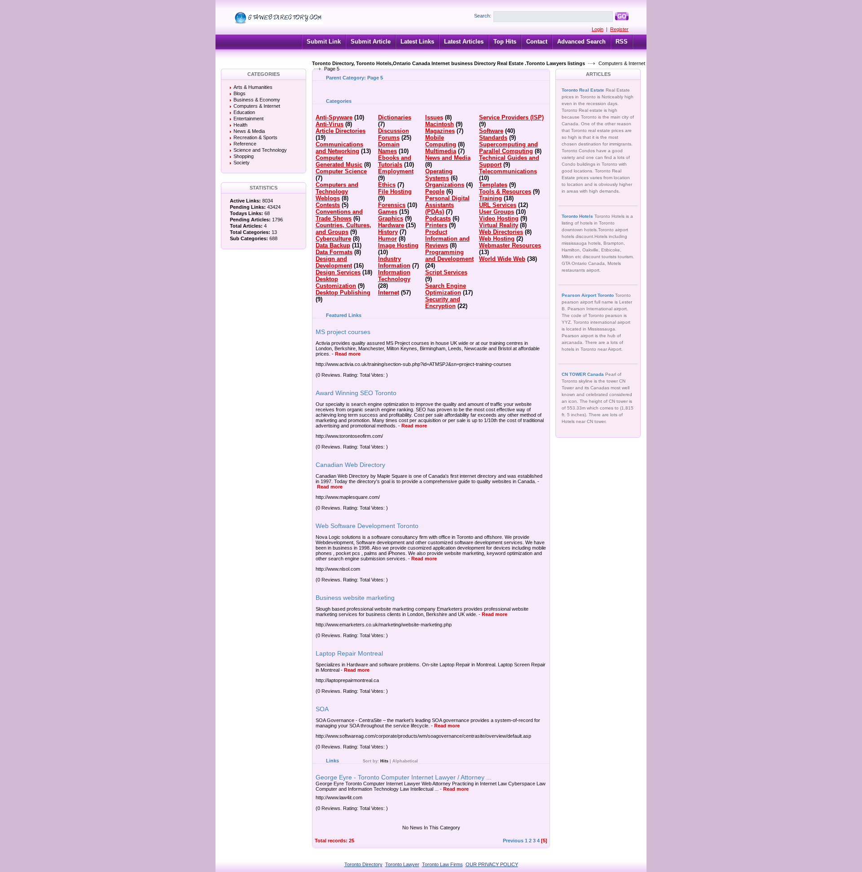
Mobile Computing (440, 141)
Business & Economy (256, 99)
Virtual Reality (498, 225)
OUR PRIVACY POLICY (492, 864)
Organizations (444, 184)
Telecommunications (508, 171)
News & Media (249, 131)
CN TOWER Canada (583, 374)
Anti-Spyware (334, 117)
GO (621, 16)
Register (619, 29)
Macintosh (439, 124)
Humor (387, 238)
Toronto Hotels (578, 216)
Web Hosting (497, 238)
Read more (348, 354)
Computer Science (341, 171)
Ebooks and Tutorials (394, 161)
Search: (482, 15)
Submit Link (324, 41)
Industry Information (394, 262)
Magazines (440, 131)
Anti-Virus (329, 124)
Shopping (243, 156)
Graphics (390, 218)
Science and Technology (260, 150)
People (434, 191)
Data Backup (333, 245)
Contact (536, 41)
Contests (328, 205)
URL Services (497, 205)
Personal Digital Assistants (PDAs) (447, 205)
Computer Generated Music (339, 161)
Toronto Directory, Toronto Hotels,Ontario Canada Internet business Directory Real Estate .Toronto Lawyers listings (448, 63)
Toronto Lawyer (402, 864)
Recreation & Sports (255, 137)
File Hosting (395, 191)
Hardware (391, 225)
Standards (493, 137)
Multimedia (440, 151)
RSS (622, 41)
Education (244, 112)
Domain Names (389, 147)
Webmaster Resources (510, 245)
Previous (513, 840)
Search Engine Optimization (445, 289)
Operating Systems (439, 174)
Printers (436, 225)
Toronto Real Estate (584, 90)
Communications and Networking (339, 147)
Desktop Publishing (343, 292)
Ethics (387, 184)
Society (241, 162)
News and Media (448, 157)
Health (240, 125)
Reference (244, 143)
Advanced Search (581, 41)
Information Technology (394, 275)
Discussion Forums (393, 134)
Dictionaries (394, 117)
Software (491, 131)
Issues (434, 117)
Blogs (239, 93)
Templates (493, 184)
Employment (395, 171)
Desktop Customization (336, 282)
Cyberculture (333, 238)
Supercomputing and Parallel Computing (508, 147)
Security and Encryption (442, 302)
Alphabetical (405, 761)
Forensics (391, 205)
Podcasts (438, 218)
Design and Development (334, 262)
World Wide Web (502, 258)
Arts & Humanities (253, 87)
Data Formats (334, 252)
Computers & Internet (621, 63)
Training (490, 198)
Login (597, 29)
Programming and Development (449, 255)
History (388, 232)
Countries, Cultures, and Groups (343, 228)
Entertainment (248, 118)
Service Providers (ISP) (511, 117)
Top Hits (504, 41)
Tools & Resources (505, 191)
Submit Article (371, 41)
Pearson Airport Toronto (588, 295)
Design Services (338, 272)
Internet (388, 292)
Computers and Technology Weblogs (337, 191)
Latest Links (417, 41)
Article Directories (340, 131)
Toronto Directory (363, 864)
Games (387, 211)
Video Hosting (499, 218)
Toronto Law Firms (442, 864)
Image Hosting (398, 245)
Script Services (446, 272)
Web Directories (501, 232)
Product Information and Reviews (447, 239)
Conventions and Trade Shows (339, 215)
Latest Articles (464, 41)
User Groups (496, 211)
